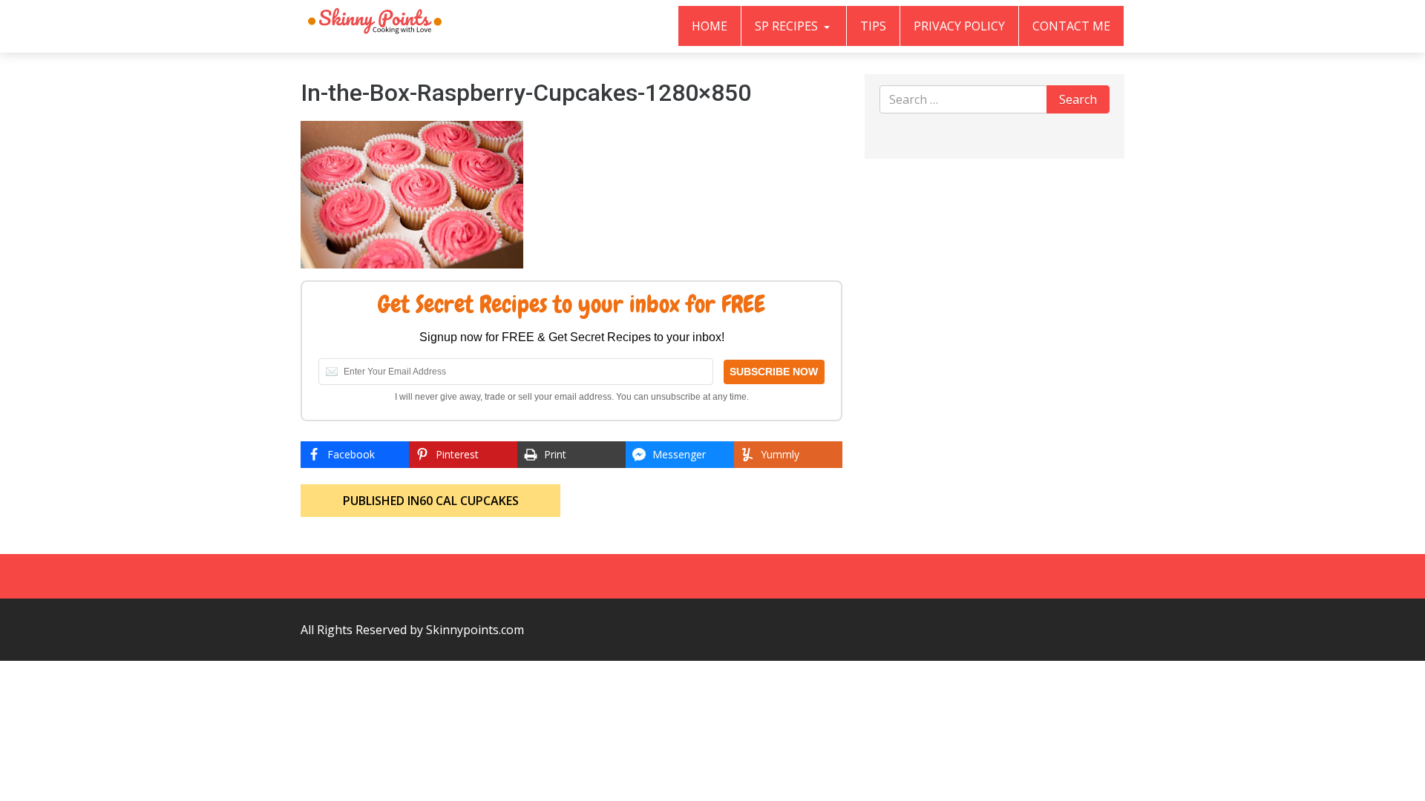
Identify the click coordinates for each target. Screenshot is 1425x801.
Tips (873, 26)
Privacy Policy (959, 26)
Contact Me (1071, 26)
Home (709, 26)
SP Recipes (788, 26)
